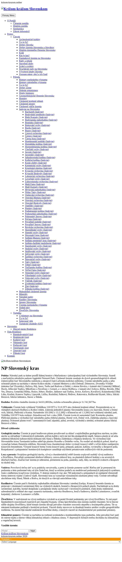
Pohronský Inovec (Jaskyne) (38, 216)
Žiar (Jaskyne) (31, 286)
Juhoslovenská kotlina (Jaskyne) (40, 157)
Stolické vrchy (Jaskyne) (36, 248)
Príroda (16, 77)
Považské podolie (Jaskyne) (38, 222)
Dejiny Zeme (25, 87)
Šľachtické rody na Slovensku (33, 69)
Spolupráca (18, 28)
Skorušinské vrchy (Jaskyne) (38, 230)
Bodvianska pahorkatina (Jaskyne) (41, 120)
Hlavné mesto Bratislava (24, 329)
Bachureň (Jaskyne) (34, 112)
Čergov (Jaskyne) (33, 136)
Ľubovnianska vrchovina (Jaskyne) (41, 181)
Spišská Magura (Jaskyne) (37, 238)
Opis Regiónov (14, 331)
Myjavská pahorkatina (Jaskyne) (40, 189)
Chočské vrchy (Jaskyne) (37, 149)
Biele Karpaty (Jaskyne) (36, 117)
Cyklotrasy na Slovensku (31, 315)
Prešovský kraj (20, 345)
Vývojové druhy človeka (30, 71)
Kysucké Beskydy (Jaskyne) (38, 173)
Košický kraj (19, 340)
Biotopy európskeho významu (33, 79)
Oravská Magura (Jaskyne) (37, 197)
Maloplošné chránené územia (32, 291)
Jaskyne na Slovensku (29, 109)
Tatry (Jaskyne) (32, 262)
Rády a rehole (25, 61)
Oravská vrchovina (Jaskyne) (38, 200)
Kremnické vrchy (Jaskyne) (38, 165)
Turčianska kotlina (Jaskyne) (38, 267)
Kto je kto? (24, 55)
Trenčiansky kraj (21, 348)
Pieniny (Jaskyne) (33, 208)
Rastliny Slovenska (28, 299)
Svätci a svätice (26, 66)
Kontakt (11, 356)
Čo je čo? (23, 42)
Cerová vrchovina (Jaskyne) (38, 133)
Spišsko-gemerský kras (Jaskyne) (40, 240)
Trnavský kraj (19, 350)
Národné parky (26, 297)
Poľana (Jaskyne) (33, 219)
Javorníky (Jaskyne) (34, 154)
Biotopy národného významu (32, 82)
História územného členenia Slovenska (37, 50)
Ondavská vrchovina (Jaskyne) (39, 195)
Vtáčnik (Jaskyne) (33, 281)
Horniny (23, 98)
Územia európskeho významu (33, 305)
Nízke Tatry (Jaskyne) (35, 192)
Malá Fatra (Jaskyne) (35, 184)
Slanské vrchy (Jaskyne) (36, 232)
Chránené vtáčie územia (30, 106)
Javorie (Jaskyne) (33, 152)
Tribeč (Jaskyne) (32, 264)
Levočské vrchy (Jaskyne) (37, 179)
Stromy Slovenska (27, 302)
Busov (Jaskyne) (33, 130)
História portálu (20, 26)
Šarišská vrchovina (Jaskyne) (38, 256)
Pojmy (10, 34)
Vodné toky (24, 307)
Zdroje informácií (21, 31)
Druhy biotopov (26, 93)
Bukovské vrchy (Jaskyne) (37, 125)
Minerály (23, 294)
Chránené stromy (27, 104)
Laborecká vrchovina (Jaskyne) (39, 176)
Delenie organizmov (28, 90)
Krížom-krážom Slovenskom (14, 533)
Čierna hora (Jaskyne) (35, 138)
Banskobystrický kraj (23, 334)
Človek (16, 36)
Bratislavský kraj (21, 337)
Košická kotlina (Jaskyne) (37, 160)
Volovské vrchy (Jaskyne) (37, 278)
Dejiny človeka (26, 45)
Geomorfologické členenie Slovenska (36, 95)
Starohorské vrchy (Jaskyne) (38, 246)
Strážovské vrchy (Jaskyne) (38, 251)
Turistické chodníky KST (31, 323)
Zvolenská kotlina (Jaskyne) (38, 283)
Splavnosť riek (26, 321)
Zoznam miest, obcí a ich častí (33, 74)
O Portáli (11, 20)
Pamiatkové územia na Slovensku (35, 58)
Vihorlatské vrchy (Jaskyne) (38, 275)
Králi (21, 53)
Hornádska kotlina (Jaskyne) (38, 144)
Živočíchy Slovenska (29, 310)
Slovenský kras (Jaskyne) (37, 235)
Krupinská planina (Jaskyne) (38, 168)
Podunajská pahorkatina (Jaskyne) (41, 213)
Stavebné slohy (26, 63)
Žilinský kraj (19, 353)
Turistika (17, 313)
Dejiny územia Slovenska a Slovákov (36, 47)
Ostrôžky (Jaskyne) (34, 205)
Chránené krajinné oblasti (31, 101)
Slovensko (12, 326)
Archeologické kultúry (29, 39)
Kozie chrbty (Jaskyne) (36, 163)
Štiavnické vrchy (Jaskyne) (37, 259)
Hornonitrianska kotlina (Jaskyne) (41, 146)
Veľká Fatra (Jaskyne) (35, 270)
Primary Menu (8, 15)
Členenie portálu (21, 23)
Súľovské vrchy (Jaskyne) (37, 254)
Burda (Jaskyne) (32, 128)
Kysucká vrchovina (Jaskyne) (39, 171)
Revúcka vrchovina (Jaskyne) (39, 227)
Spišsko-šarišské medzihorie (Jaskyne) (43, 243)
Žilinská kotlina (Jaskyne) (37, 289)
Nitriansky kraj (20, 342)
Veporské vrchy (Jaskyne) (37, 272)
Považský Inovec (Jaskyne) (38, 224)
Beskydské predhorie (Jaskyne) (39, 114)
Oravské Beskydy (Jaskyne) (38, 203)
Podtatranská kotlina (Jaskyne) (39, 211)
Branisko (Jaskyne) (34, 122)
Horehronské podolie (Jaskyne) (39, 141)
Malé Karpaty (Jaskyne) (36, 187)
